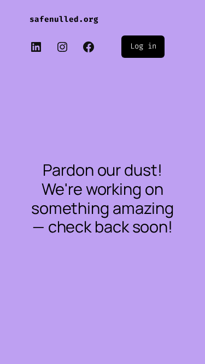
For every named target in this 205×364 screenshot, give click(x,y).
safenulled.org (64, 19)
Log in (143, 46)
